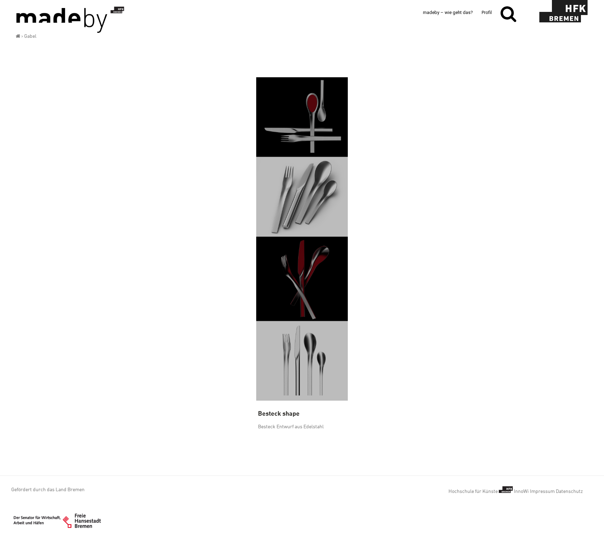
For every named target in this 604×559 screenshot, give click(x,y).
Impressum (542, 491)
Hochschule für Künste (473, 491)
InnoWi (521, 491)
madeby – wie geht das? (448, 12)
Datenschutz (569, 491)
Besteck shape (279, 413)
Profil (487, 12)
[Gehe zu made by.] (18, 36)
